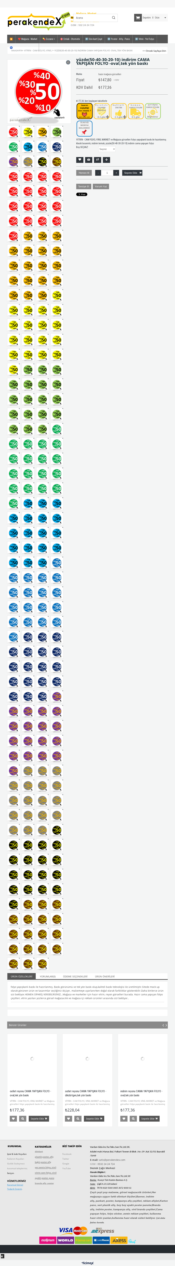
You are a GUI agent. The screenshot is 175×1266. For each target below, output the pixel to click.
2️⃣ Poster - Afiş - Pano (118, 39)
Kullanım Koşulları (15, 1158)
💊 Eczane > (49, 39)
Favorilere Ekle (38, 1119)
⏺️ (11, 39)
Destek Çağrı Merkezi (102, 1168)
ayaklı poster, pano (44, 1178)
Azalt (98, 173)
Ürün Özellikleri (21, 976)
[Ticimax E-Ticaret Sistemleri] (88, 1263)
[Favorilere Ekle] (79, 160)
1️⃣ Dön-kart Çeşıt (93, 39)
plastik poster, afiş (44, 1156)
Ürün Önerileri (105, 976)
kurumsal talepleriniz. (17, 1168)
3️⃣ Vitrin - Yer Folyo (144, 39)
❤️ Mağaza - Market (27, 39)
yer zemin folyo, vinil (45, 1167)
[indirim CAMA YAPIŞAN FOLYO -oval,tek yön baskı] (112, 1059)
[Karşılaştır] (97, 160)
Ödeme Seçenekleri (75, 976)
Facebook (66, 1154)
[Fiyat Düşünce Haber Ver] (106, 160)
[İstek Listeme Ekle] (88, 160)
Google (65, 1163)
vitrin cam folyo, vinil (46, 1172)
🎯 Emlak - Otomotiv (70, 39)
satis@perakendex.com (112, 1159)
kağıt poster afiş (43, 1162)
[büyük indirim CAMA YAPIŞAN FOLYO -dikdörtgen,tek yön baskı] (57, 1059)
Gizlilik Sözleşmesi (16, 1163)
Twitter (65, 1158)
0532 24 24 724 (106, 1164)
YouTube (66, 1168)
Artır (116, 173)
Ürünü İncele (47, 1119)
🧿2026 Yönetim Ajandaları (23, 47)
